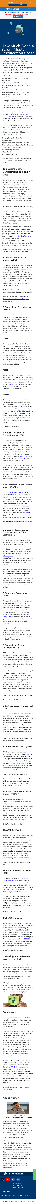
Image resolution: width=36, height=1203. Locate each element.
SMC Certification (19, 458)
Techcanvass (7, 1089)
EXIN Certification (26, 456)
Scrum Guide (22, 675)
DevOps (29, 754)
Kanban (26, 506)
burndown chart (13, 608)
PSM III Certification (24, 411)
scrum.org (6, 317)
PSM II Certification (14, 384)
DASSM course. (8, 556)
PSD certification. (12, 666)
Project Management (19, 1067)
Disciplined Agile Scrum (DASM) (17, 492)
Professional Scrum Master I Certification (17, 357)
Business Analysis (9, 1069)
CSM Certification (23, 236)
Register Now (18, 16)
